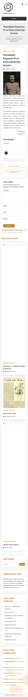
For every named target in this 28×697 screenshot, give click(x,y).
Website (5, 218)
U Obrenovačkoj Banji (14, 166)
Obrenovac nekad (9, 51)
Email (5, 212)
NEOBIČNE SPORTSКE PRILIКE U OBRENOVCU (13, 635)
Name (5, 206)
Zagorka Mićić (17, 658)
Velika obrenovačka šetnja (16, 679)
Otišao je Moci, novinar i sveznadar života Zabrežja (14, 617)
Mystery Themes (19, 694)
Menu (14, 18)
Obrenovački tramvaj (10, 545)
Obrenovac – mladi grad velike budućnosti (13, 608)
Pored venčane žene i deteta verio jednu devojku (14, 171)
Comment (6, 190)
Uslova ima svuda (9, 413)
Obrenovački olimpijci (10, 640)
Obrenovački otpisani (10, 625)
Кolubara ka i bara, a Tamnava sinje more (14, 629)
